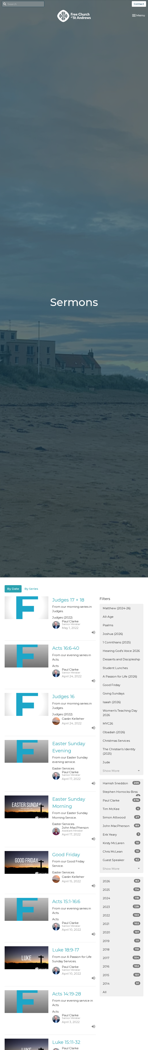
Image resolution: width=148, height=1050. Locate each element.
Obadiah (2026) (114, 732)
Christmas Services (116, 740)
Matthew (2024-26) (117, 608)
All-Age (108, 617)
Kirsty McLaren (121, 843)
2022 (121, 915)
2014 (121, 983)
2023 (121, 907)
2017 (121, 958)
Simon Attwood (121, 817)
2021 (121, 924)
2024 (121, 898)
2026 (121, 881)
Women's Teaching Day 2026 (120, 713)
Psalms (108, 625)
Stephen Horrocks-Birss (121, 793)
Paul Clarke (121, 800)
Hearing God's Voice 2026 (121, 651)
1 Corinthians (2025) (117, 642)
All (104, 992)
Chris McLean (121, 851)
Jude (106, 762)
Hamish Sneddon (121, 783)
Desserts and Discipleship (121, 659)
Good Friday (111, 685)
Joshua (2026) (113, 634)
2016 (121, 966)
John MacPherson (121, 826)
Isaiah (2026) (112, 702)
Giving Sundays (113, 693)
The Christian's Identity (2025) (119, 751)
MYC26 (108, 723)
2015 (121, 975)
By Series (31, 589)
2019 (121, 941)
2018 (121, 949)
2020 (121, 932)
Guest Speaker (121, 860)
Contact (139, 3)
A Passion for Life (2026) (120, 676)
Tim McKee (121, 809)
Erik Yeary (121, 834)
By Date (13, 589)
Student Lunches (115, 668)
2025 (121, 890)
